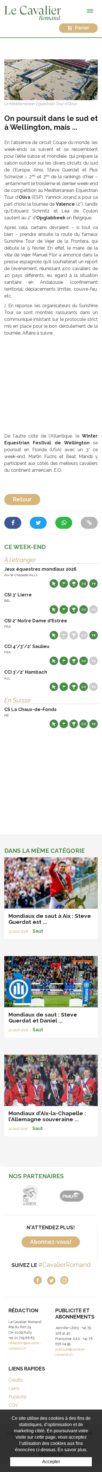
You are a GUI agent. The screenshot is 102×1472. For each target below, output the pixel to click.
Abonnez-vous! (50, 1241)
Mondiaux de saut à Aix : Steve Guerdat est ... (49, 919)
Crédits (15, 1380)
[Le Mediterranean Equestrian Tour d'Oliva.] (51, 79)
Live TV (93, 583)
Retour (22, 499)
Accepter (51, 1461)
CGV (13, 1405)
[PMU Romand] (71, 1195)
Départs (64, 583)
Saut (38, 931)
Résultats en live (83, 583)
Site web (54, 583)
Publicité (17, 1397)
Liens (14, 1388)
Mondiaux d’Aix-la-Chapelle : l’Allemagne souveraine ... (47, 1116)
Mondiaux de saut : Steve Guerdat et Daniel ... (42, 1017)
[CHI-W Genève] (30, 1195)
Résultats (73, 583)
